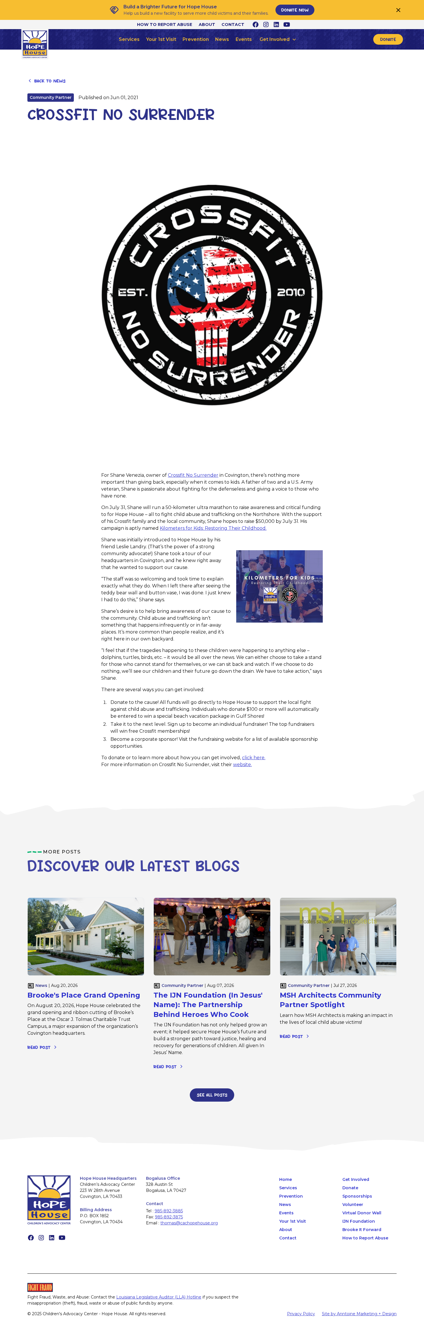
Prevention (196, 39)
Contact (233, 24)
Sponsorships (357, 1196)
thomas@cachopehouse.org (189, 1223)
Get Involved (355, 1179)
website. (242, 764)
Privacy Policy (301, 1313)
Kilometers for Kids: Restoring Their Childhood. (213, 528)
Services (129, 39)
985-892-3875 (169, 1217)
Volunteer (352, 1204)
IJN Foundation (358, 1221)
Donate (388, 39)
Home (285, 1179)
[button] (278, 39)
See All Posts (212, 1094)
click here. (253, 757)
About (207, 24)
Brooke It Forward (361, 1229)
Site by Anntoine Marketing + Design (359, 1313)
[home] (34, 44)
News (222, 39)
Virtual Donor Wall (361, 1212)
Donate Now (295, 9)
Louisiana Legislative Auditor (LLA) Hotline (158, 1297)
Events (244, 39)
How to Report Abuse (164, 24)
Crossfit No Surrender (193, 475)
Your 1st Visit (161, 39)
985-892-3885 (169, 1210)
